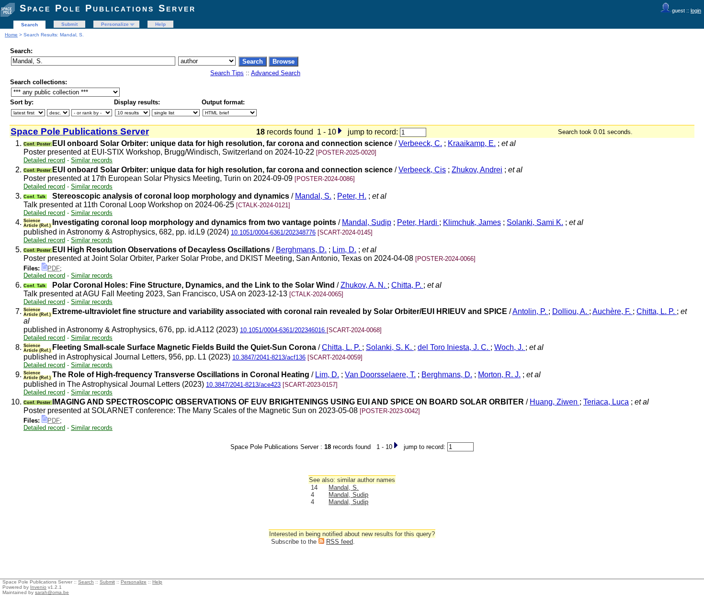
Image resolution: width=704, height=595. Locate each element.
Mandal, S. (313, 196)
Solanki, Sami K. (535, 222)
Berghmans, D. (301, 250)
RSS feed (339, 541)
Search (29, 24)
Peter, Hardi (418, 222)
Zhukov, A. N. (364, 285)
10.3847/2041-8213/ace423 (243, 384)
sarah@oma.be (52, 592)
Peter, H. (351, 196)
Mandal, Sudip (366, 222)
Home (11, 34)
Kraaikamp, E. (472, 143)
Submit (69, 24)
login (696, 10)
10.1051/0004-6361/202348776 (273, 232)
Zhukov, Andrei (477, 170)
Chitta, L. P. (656, 311)
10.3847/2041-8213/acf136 (269, 357)
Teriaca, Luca (606, 402)
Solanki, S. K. (390, 347)
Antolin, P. (530, 311)
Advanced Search (275, 73)
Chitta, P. (407, 285)
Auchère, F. (612, 311)
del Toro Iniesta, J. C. (454, 347)
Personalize (115, 24)
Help (160, 24)
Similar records (92, 160)
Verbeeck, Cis (422, 170)
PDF (53, 268)
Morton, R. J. (499, 374)
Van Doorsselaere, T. (380, 374)
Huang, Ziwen (554, 402)
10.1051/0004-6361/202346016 (283, 330)
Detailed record (44, 160)
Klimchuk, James (472, 222)
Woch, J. (509, 347)
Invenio (38, 587)
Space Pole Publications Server (108, 8)
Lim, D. (344, 250)
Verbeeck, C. (420, 143)
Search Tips (227, 73)
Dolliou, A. (570, 311)
